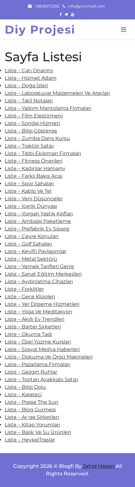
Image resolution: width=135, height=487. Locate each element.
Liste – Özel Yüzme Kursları (38, 342)
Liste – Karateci (23, 395)
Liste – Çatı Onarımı (29, 70)
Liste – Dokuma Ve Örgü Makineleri (49, 357)
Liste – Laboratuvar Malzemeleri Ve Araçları (57, 93)
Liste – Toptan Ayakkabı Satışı (41, 379)
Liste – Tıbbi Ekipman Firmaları (43, 153)
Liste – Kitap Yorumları (32, 425)
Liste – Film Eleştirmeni (34, 116)
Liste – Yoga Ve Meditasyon (38, 312)
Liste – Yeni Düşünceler (34, 199)
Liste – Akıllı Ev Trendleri (34, 319)
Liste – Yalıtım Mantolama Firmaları (48, 108)
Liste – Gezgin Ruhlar (31, 372)
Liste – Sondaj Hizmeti (32, 123)
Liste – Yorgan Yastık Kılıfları (39, 214)
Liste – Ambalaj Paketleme (38, 221)
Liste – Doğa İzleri (26, 86)
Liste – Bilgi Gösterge (31, 131)
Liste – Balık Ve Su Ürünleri (38, 432)
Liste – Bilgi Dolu (25, 387)
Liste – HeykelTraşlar (30, 440)
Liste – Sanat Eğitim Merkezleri (43, 274)
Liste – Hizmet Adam (31, 78)
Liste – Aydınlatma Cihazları (39, 281)
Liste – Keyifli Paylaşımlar (35, 251)
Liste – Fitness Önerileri (33, 161)
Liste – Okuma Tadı (28, 334)
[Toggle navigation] (123, 29)
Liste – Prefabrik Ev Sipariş (37, 229)
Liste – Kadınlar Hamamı (35, 168)
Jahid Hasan (98, 466)
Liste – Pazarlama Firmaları (37, 364)
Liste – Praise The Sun (31, 402)
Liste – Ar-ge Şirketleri (32, 417)
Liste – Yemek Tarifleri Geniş (39, 266)
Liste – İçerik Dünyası (31, 206)
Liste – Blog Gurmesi (30, 410)
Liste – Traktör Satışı (29, 146)
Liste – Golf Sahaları (28, 244)
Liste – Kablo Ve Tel (28, 191)
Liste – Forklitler (24, 289)
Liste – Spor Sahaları (29, 184)
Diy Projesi (40, 29)
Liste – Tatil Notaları (29, 101)
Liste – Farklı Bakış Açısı (33, 176)
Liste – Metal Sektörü (31, 259)
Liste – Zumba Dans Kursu (37, 138)
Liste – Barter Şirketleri (33, 327)
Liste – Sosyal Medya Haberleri (42, 349)
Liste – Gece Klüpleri (30, 297)
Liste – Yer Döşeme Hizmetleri (42, 304)
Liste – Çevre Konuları (31, 236)
